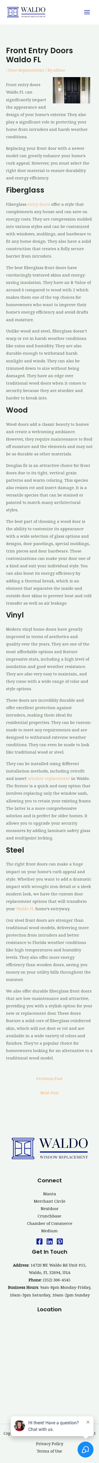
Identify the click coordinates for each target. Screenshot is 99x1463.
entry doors (39, 204)
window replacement (49, 778)
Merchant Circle (49, 1201)
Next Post (49, 1092)
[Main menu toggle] (87, 12)
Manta (49, 1193)
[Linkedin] (49, 1241)
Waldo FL (25, 908)
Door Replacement (26, 70)
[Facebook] (39, 1241)
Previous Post (49, 1078)
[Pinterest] (59, 1241)
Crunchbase (49, 1216)
